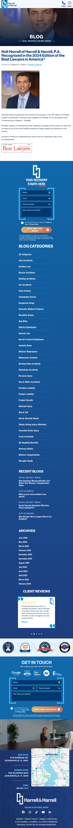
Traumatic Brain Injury (29, 430)
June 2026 (23, 538)
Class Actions (25, 291)
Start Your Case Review (34, 229)
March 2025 (24, 579)
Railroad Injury (25, 406)
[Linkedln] (50, 812)
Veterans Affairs (26, 448)
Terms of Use (25, 710)
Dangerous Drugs (26, 303)
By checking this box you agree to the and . (38, 223)
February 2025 (25, 583)
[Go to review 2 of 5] (34, 634)
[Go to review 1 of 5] (31, 634)
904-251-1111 (22, 788)
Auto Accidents (26, 260)
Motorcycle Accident (28, 357)
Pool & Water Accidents (29, 382)
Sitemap (19, 819)
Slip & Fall (23, 412)
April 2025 (23, 575)
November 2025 (25, 558)
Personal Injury (25, 376)
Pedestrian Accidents (28, 369)
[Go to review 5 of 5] (41, 634)
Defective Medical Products (31, 309)
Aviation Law (24, 266)
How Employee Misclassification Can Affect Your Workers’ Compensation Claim (34, 483)
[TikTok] (36, 812)
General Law (24, 333)
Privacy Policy (34, 224)
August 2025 (24, 563)
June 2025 (23, 571)
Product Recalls (26, 400)
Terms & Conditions (48, 819)
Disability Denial (26, 315)
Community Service (27, 297)
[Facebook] (23, 812)
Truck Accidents (26, 436)
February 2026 (25, 550)
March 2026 (24, 546)
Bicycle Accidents (27, 272)
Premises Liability (27, 388)
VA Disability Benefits (28, 442)
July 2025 (23, 567)
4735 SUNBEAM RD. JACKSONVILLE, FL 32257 (16, 759)
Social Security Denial (29, 418)
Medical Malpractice (28, 351)
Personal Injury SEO (26, 825)
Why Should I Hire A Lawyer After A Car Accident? (35, 517)
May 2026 (23, 542)
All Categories (25, 254)
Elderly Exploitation (27, 327)
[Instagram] (30, 812)
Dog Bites (23, 321)
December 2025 (25, 554)
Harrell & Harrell (35, 64)
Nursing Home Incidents (29, 363)
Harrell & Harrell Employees (31, 339)
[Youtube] (43, 812)
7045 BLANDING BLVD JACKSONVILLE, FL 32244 (16, 774)
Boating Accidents (27, 278)
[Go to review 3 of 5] (36, 634)
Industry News (25, 345)
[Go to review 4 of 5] (39, 634)
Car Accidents (25, 284)
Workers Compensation (29, 455)
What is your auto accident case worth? (32, 495)
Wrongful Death (26, 461)
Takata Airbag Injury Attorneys (32, 424)
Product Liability (26, 394)
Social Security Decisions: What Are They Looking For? (34, 506)
